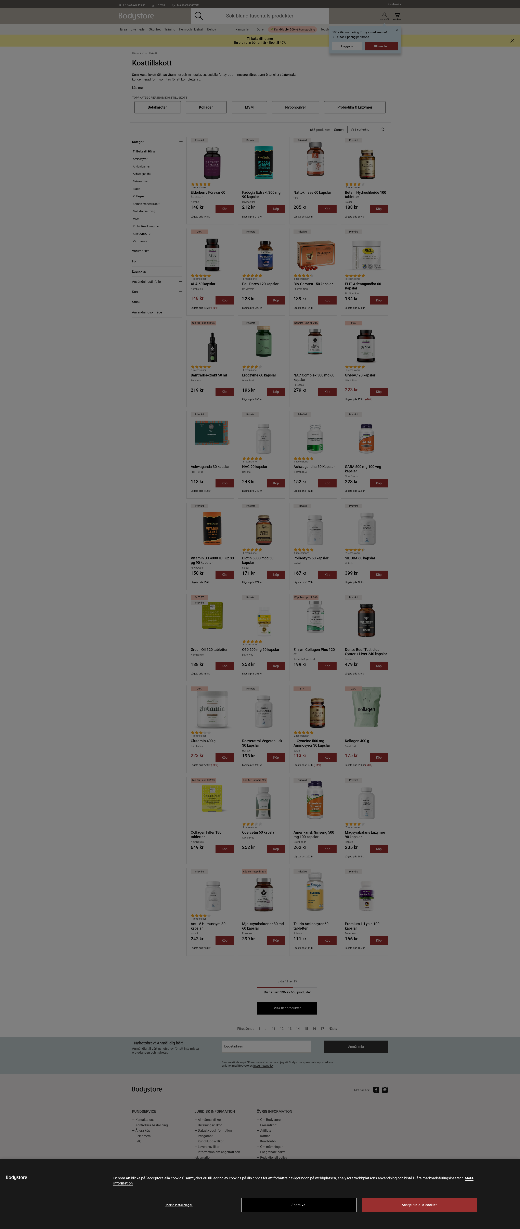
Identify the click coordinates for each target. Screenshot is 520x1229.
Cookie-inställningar (179, 1205)
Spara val (299, 1205)
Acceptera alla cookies (420, 1205)
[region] (260, 1194)
